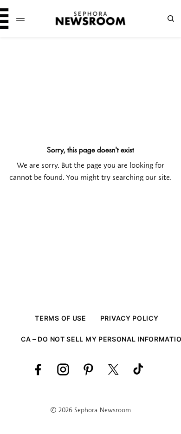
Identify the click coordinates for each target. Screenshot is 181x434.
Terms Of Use (60, 318)
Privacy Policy (129, 318)
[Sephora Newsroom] (90, 18)
